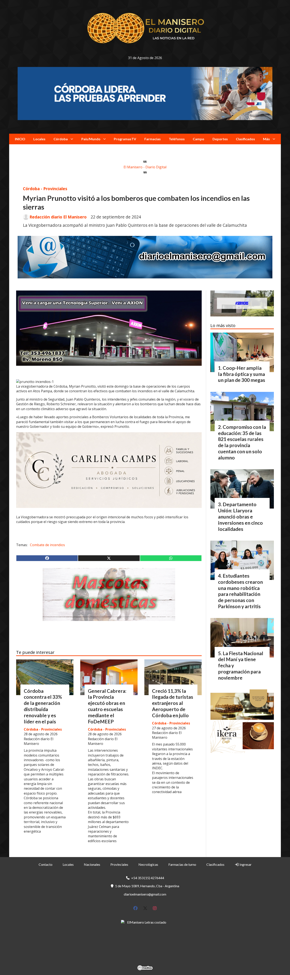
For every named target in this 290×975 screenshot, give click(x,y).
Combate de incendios (47, 545)
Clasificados (245, 139)
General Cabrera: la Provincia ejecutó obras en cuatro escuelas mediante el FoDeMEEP (107, 706)
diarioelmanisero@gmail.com (145, 894)
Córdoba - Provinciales (45, 188)
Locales (39, 139)
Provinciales (119, 864)
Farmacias (152, 139)
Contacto (45, 864)
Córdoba (60, 139)
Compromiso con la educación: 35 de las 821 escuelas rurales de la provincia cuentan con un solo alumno (242, 442)
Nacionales (92, 864)
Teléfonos (177, 139)
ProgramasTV (125, 139)
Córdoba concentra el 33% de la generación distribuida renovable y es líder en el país (43, 706)
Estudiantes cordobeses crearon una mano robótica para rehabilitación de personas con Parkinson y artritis (240, 591)
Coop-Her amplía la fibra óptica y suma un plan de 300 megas (241, 374)
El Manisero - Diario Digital (145, 167)
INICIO (20, 139)
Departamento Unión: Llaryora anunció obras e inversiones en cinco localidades (240, 516)
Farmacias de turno (182, 864)
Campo (198, 139)
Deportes (220, 139)
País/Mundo (90, 139)
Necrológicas (148, 864)
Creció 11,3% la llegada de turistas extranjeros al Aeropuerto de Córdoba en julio (172, 703)
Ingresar (245, 864)
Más (266, 139)
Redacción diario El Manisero (58, 217)
